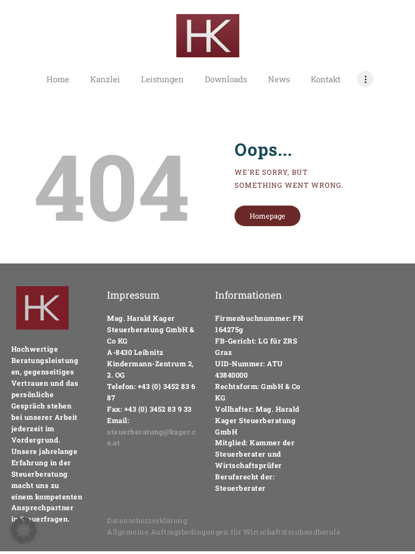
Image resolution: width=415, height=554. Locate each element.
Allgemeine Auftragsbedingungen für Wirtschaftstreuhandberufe (223, 532)
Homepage (267, 216)
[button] (24, 530)
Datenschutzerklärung (147, 520)
